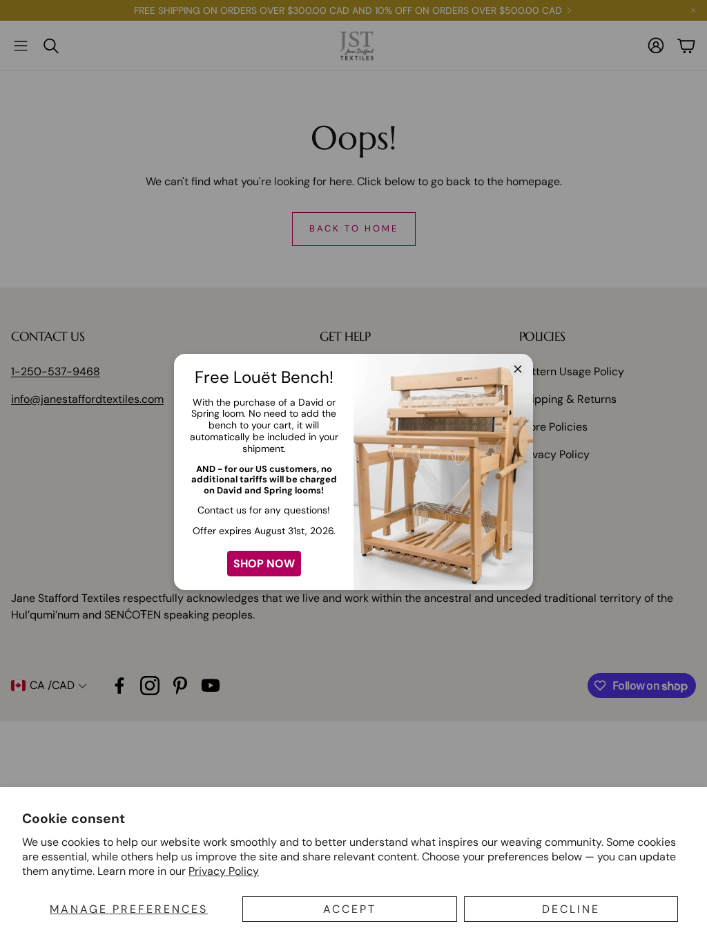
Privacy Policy (223, 871)
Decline (571, 909)
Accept (349, 909)
